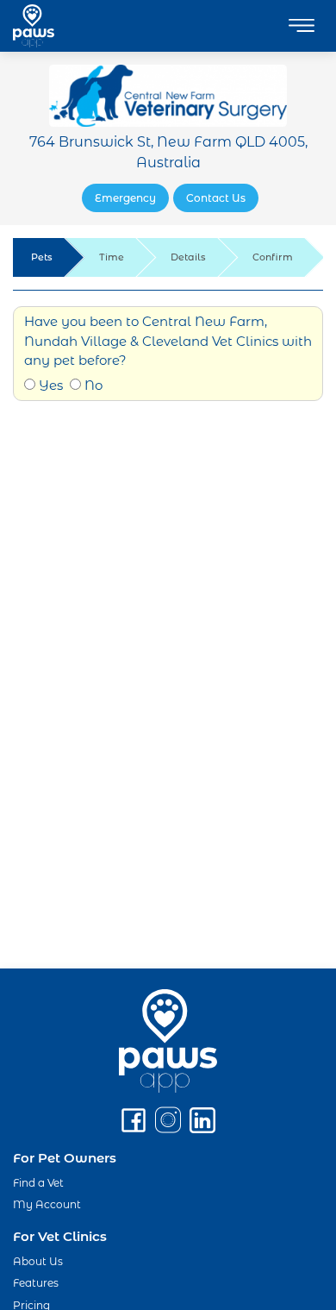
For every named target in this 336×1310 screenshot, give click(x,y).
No (92, 385)
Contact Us (216, 197)
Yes (49, 385)
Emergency (125, 197)
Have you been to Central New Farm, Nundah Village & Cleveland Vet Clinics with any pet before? (168, 340)
